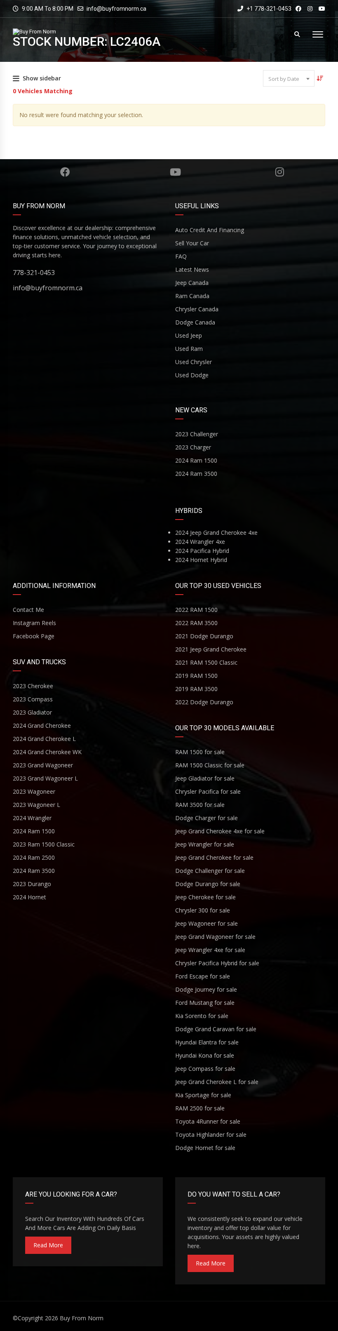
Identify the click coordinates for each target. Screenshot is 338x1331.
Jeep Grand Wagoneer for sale (215, 937)
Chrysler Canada (196, 309)
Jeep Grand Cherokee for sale (214, 857)
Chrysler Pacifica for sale (208, 791)
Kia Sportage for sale (203, 1095)
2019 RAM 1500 (196, 676)
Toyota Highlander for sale (210, 1134)
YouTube (175, 172)
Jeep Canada (192, 283)
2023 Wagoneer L (36, 805)
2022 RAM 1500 (196, 610)
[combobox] (289, 78)
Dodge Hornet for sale (205, 1148)
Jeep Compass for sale (205, 1068)
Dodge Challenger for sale (210, 871)
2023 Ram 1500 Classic (44, 844)
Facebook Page (33, 636)
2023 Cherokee (33, 686)
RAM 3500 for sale (200, 805)
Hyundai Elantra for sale (207, 1042)
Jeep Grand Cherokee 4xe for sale (220, 831)
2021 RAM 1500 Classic (206, 662)
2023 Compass (33, 699)
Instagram (279, 172)
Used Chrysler (193, 362)
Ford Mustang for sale (205, 1002)
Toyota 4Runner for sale (207, 1121)
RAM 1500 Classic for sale (209, 765)
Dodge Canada (195, 322)
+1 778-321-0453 (268, 8)
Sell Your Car (192, 243)
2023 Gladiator (32, 712)
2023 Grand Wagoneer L (45, 778)
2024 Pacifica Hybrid (202, 551)
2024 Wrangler (32, 818)
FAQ (181, 256)
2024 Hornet (29, 897)
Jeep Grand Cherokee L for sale (216, 1082)
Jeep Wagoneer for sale (206, 923)
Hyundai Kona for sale (204, 1055)
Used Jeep (188, 335)
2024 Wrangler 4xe (200, 542)
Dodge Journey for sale (206, 989)
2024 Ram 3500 (196, 473)
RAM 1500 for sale (200, 752)
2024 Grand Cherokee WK (47, 752)
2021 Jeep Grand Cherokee (210, 649)
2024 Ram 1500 (196, 460)
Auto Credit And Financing (209, 230)
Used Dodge (192, 375)
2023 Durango (32, 884)
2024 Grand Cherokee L (44, 739)
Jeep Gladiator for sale (205, 778)
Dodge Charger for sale (206, 818)
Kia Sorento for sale (201, 1016)
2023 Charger (193, 447)
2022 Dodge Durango (204, 702)
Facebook (65, 172)
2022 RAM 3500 (196, 623)
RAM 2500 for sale (200, 1108)
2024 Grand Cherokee (42, 725)
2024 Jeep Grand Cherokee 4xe (216, 532)
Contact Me (28, 610)
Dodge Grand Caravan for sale (215, 1029)
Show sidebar (42, 78)
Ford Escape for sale (202, 976)
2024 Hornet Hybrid (201, 560)
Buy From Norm (81, 1318)
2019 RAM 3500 (196, 689)
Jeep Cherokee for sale (205, 897)
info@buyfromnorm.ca (116, 8)
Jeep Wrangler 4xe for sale (210, 950)
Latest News (192, 269)
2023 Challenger (196, 434)
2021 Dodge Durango (204, 636)
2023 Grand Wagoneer (43, 765)
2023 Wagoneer (34, 791)
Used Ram (189, 349)
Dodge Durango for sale (207, 884)
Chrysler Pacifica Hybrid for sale (217, 963)
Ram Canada (192, 296)
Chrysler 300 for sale (202, 910)
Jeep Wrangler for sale (204, 844)
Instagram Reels (34, 623)
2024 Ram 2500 (34, 857)
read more (48, 1245)
